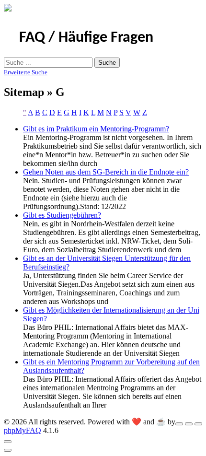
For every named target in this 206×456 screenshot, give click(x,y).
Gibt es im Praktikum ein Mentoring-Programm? (96, 129)
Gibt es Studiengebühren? (62, 215)
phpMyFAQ (22, 430)
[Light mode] (179, 423)
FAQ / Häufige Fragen (86, 38)
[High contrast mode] (198, 423)
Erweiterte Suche (25, 72)
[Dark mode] (189, 423)
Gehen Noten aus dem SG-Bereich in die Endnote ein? (106, 172)
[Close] (7, 441)
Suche (107, 62)
